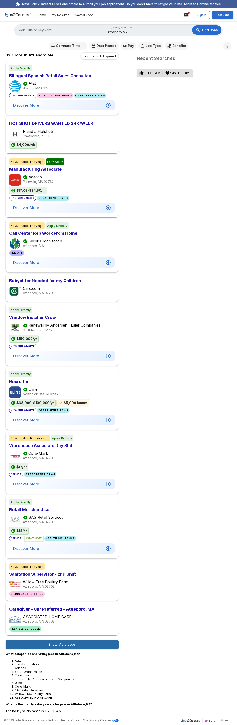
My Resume (60, 15)
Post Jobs (223, 15)
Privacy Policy (47, 720)
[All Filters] (227, 46)
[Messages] (186, 14)
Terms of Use (69, 720)
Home (41, 15)
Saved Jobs (84, 15)
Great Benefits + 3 (53, 198)
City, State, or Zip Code (121, 27)
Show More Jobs (62, 644)
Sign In (201, 15)
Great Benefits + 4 (90, 95)
